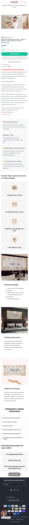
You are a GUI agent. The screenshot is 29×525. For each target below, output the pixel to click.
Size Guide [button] (4, 45)
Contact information (15, 521)
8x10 (3, 50)
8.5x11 (12, 50)
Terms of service (11, 519)
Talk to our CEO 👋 (6, 508)
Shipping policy (20, 519)
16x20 (7, 50)
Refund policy (16, 516)
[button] (14, 58)
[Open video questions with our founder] (4, 513)
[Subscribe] (24, 484)
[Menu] (3, 2)
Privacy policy (24, 516)
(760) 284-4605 (6, 114)
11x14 (17, 50)
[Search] (22, 2)
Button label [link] (14, 474)
